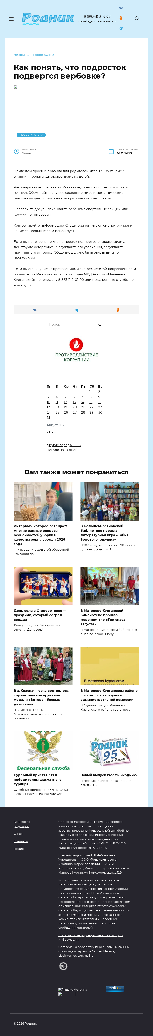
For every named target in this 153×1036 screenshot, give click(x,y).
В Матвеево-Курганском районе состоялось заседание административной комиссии (109, 695)
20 (75, 407)
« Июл (51, 432)
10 (48, 402)
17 (48, 407)
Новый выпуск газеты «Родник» (108, 775)
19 (65, 407)
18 (57, 407)
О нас (18, 834)
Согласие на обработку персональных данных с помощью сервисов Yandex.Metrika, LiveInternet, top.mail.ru (93, 951)
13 (74, 402)
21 (82, 407)
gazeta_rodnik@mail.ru (97, 21)
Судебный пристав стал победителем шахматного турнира (38, 779)
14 (82, 402)
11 (57, 402)
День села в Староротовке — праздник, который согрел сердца (40, 615)
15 (90, 402)
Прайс (19, 849)
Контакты (21, 841)
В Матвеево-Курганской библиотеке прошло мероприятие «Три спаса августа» (102, 617)
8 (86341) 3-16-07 (97, 16)
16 (99, 402)
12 (65, 402)
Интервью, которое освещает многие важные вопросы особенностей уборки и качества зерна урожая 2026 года (40, 535)
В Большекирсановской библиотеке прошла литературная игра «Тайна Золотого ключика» (104, 532)
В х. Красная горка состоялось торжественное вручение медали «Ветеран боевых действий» (41, 697)
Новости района (31, 134)
